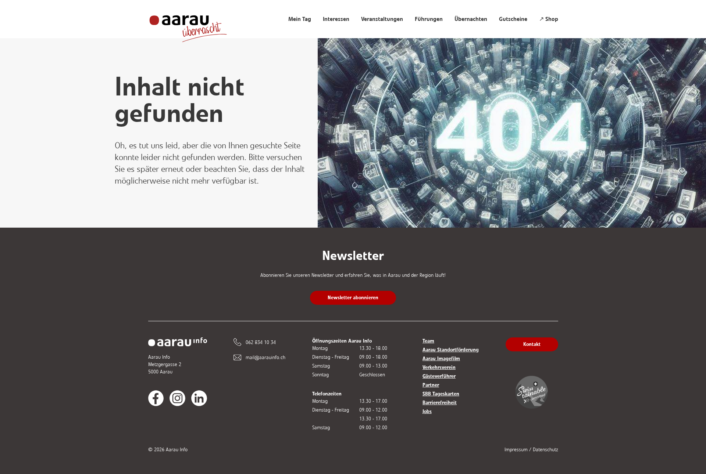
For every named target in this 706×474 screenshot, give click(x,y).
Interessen (336, 19)
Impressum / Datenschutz (531, 449)
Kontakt (532, 344)
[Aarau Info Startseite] (195, 25)
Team (428, 341)
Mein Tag (299, 19)
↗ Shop (548, 19)
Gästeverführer (439, 376)
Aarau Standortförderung (450, 350)
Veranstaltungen (382, 19)
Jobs (427, 411)
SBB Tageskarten (440, 394)
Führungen (429, 19)
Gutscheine (513, 19)
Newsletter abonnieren (353, 297)
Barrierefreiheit (439, 402)
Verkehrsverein (439, 367)
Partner (430, 385)
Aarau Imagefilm (441, 358)
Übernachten (470, 19)
